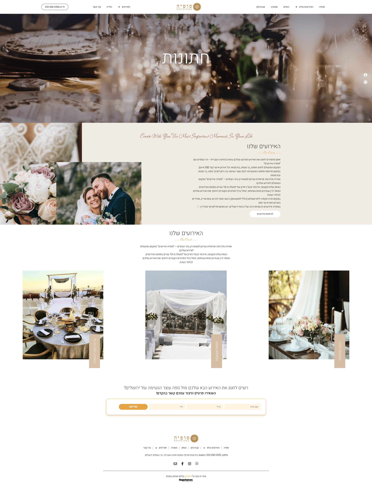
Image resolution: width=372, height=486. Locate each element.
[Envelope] (175, 463)
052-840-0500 (214, 455)
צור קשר (97, 7)
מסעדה (274, 7)
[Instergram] (365, 82)
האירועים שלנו (306, 7)
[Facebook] (365, 74)
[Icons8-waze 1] (196, 463)
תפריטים (126, 7)
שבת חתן (260, 7)
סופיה (322, 7)
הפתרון (187, 476)
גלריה (109, 7)
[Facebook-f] (182, 463)
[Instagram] (189, 463)
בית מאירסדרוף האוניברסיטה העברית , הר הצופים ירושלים (171, 455)
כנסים (286, 7)
